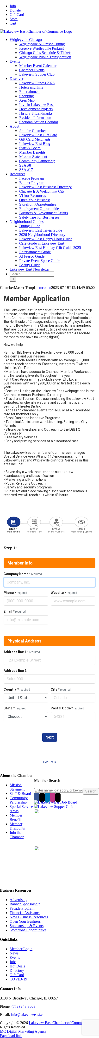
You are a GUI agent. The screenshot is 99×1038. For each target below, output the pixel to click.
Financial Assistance (25, 913)
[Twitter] (42, 797)
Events (15, 957)
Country (17, 689)
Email (15, 611)
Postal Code (67, 708)
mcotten (45, 287)
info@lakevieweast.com (29, 1014)
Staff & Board (20, 793)
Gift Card (17, 975)
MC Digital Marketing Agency (23, 1031)
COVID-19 (18, 979)
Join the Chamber (17, 834)
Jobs (13, 962)
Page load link (11, 1036)
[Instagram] (52, 797)
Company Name (23, 574)
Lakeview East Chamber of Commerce (58, 1023)
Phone (15, 593)
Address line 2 (15, 671)
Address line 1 (22, 652)
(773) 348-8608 (23, 1006)
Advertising (18, 900)
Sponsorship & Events (26, 926)
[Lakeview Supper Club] (53, 806)
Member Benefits (16, 817)
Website (64, 593)
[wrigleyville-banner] (58, 844)
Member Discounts (17, 826)
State (15, 708)
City (61, 689)
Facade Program (22, 908)
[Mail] (58, 797)
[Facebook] (36, 797)
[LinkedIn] (47, 797)
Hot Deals (49, 762)
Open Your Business (25, 921)
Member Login (21, 949)
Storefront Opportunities (28, 930)
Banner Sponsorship (25, 904)
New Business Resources (29, 917)
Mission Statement (17, 787)
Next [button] (49, 737)
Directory (17, 970)
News (14, 953)
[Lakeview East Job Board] (55, 802)
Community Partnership (19, 800)
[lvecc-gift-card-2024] (58, 881)
